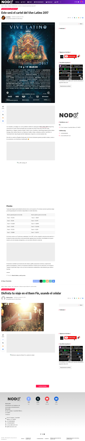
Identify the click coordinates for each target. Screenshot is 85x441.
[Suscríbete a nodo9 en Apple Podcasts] (65, 66)
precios (23, 275)
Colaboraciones (9, 297)
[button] (61, 2)
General (12, 289)
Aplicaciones (5, 289)
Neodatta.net (4, 439)
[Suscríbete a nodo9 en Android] (77, 69)
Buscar (81, 23)
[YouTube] (78, 2)
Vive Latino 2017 (44, 126)
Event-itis (14, 8)
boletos (17, 275)
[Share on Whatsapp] (76, 18)
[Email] (79, 18)
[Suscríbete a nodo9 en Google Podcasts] (77, 66)
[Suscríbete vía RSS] (77, 78)
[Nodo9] (7, 2)
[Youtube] (47, 401)
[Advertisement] (31, 115)
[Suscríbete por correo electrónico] (65, 78)
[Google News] (56, 401)
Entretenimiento (6, 8)
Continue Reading (42, 386)
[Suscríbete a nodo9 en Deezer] (65, 75)
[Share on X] (74, 18)
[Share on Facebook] (72, 18)
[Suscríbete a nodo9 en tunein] (77, 75)
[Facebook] (75, 2)
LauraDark (8, 16)
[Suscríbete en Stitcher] (65, 72)
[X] (76, 2)
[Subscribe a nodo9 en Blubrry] (77, 72)
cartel (20, 275)
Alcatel (13, 275)
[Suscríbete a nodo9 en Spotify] (65, 69)
